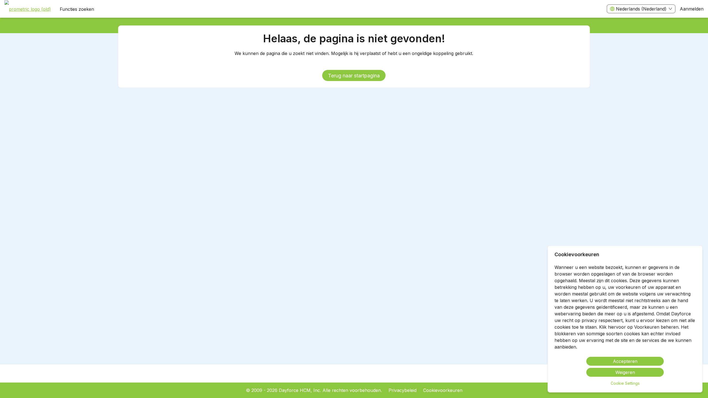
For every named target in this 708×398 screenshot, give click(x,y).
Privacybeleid (403, 390)
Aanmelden (692, 9)
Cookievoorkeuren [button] (442, 390)
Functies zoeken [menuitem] (77, 9)
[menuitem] (27, 9)
